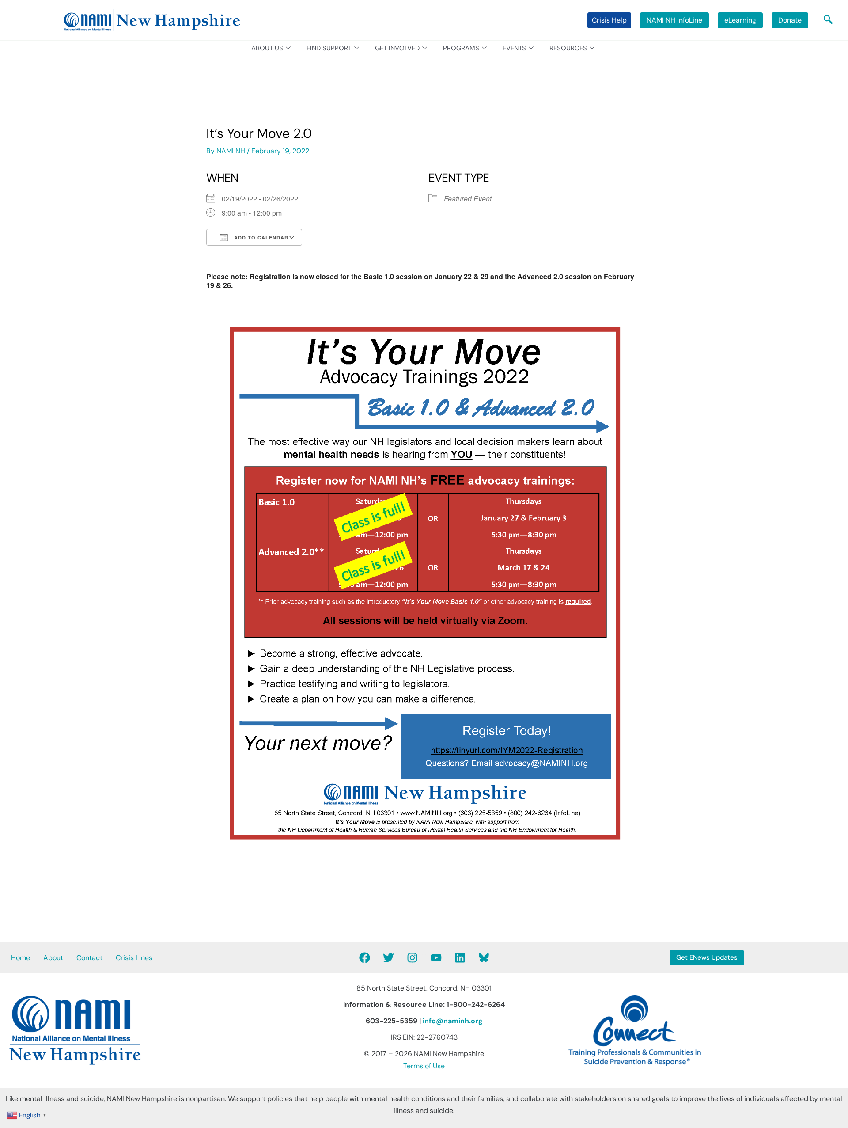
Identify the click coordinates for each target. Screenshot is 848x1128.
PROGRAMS (461, 48)
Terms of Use (424, 1066)
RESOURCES (568, 48)
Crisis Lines (134, 957)
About (53, 957)
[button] (828, 20)
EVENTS (514, 48)
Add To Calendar (260, 237)
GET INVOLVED (397, 48)
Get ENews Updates (707, 957)
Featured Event (468, 199)
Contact (89, 957)
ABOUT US (267, 48)
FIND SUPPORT (329, 48)
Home (20, 957)
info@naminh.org (453, 1020)
